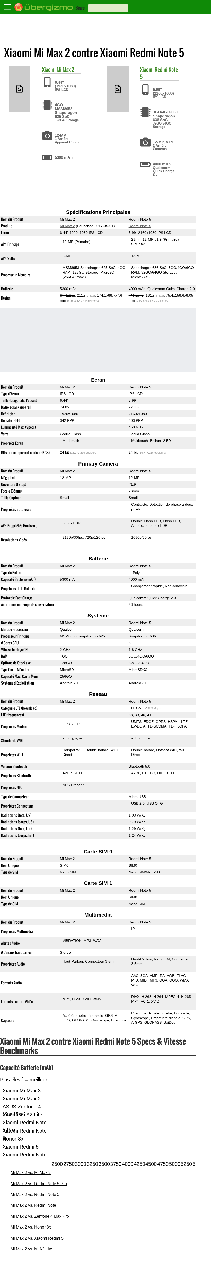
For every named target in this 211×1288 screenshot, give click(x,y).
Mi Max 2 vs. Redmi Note (33, 1205)
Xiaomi (49, 69)
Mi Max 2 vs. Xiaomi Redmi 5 (37, 1238)
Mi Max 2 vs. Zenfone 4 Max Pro (40, 1216)
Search (81, 8)
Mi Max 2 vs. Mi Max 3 (31, 1172)
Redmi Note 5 (159, 73)
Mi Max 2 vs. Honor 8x (31, 1227)
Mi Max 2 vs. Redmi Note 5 (35, 1194)
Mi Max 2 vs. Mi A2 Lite (31, 1249)
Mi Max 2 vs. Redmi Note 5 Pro (39, 1183)
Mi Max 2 (65, 69)
